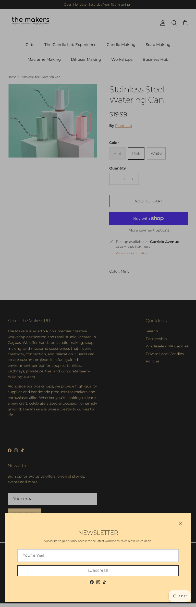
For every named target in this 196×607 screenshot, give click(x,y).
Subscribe (98, 571)
